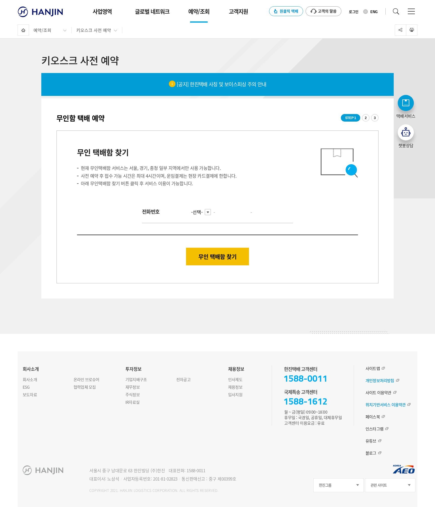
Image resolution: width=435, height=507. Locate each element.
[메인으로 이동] (23, 30)
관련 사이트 (379, 485)
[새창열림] (411, 30)
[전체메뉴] (411, 11)
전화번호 (150, 211)
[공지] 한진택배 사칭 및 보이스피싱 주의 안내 (220, 84)
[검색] (396, 11)
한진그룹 (325, 485)
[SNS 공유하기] (400, 30)
